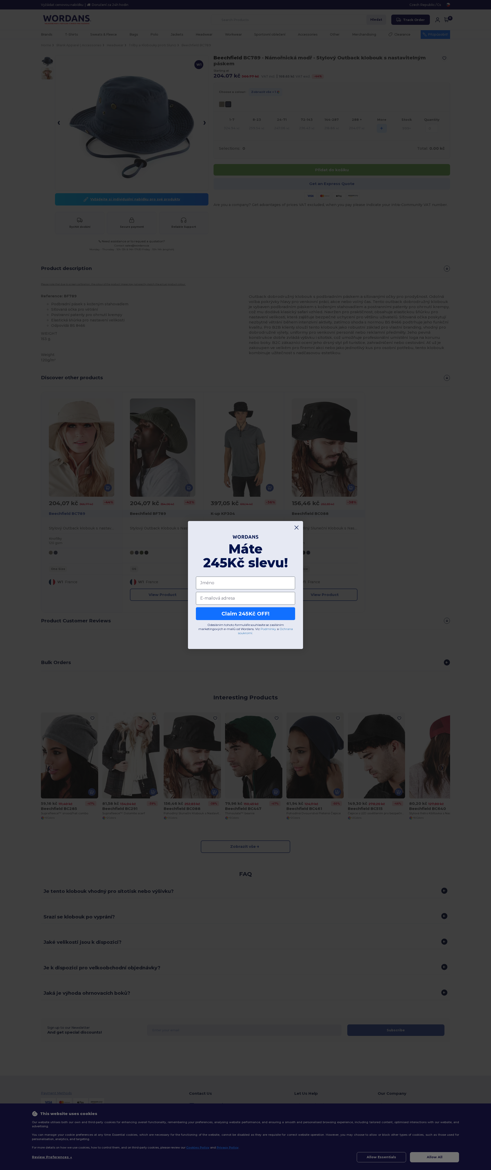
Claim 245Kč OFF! (245, 614)
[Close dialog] (296, 527)
